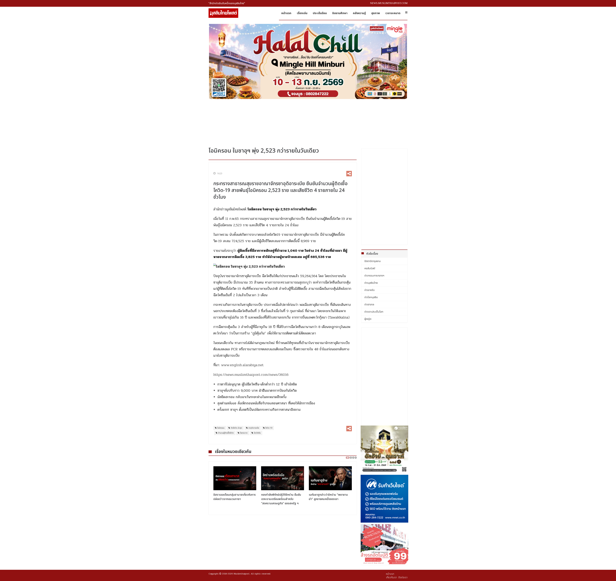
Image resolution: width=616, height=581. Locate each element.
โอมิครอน (220, 427)
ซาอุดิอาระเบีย (253, 427)
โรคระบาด (244, 432)
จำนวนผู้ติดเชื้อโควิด (226, 432)
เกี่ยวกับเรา (391, 577)
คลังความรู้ (359, 13)
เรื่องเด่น (302, 13)
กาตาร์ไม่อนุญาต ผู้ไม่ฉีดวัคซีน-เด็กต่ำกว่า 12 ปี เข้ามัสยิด (257, 384)
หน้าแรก (286, 13)
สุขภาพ (375, 13)
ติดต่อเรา (402, 577)
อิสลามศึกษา (339, 13)
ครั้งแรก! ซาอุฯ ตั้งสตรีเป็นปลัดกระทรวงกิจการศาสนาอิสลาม (258, 409)
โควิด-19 (268, 427)
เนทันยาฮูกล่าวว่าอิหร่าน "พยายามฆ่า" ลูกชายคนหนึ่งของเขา (280, 497)
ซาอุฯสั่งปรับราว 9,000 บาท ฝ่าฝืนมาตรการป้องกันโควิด (257, 390)
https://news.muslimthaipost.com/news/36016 (250, 374)
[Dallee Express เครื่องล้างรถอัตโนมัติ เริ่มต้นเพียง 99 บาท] (384, 544)
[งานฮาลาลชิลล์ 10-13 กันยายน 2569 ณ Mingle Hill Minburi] (308, 61)
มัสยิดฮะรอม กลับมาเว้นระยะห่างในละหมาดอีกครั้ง (252, 397)
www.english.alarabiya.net (242, 365)
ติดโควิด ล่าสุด (236, 427)
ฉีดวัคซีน (257, 432)
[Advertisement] (308, 121)
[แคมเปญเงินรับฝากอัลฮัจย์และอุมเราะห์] (384, 449)
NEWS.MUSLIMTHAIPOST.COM (388, 3)
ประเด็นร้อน (320, 13)
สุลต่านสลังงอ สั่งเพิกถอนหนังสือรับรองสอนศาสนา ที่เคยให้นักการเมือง (266, 403)
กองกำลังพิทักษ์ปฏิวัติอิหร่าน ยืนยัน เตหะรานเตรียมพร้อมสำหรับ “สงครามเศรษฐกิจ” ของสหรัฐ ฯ (233, 499)
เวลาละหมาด (392, 13)
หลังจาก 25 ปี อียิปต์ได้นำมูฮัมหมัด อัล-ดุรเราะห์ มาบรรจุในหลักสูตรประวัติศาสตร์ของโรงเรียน (328, 499)
